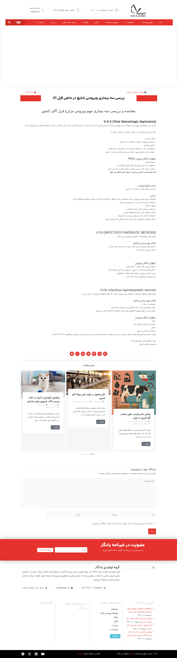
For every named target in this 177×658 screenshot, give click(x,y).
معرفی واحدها (147, 22)
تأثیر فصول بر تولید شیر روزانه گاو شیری (88, 396)
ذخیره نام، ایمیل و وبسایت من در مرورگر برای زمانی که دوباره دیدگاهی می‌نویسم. (122, 523)
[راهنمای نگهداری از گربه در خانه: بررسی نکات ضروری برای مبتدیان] (43, 384)
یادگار (132, 653)
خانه (160, 22)
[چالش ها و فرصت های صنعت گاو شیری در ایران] (134, 393)
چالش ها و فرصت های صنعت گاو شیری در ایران (135, 416)
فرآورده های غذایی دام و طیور (142, 424)
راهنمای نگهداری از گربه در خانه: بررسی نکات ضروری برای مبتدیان (43, 399)
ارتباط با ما (40, 22)
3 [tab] (89, 454)
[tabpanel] (134, 411)
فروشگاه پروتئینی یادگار (109, 613)
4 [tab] (87, 454)
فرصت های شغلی (68, 22)
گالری (96, 22)
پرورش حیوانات (77, 401)
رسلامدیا (80, 653)
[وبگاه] (64, 515)
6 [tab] (82, 454)
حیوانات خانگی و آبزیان (135, 92)
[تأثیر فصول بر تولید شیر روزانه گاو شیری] (88, 383)
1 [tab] (94, 454)
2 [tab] (92, 454)
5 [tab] (85, 454)
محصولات (130, 22)
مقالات (86, 22)
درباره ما (53, 22)
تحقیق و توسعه (112, 22)
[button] (9, 22)
